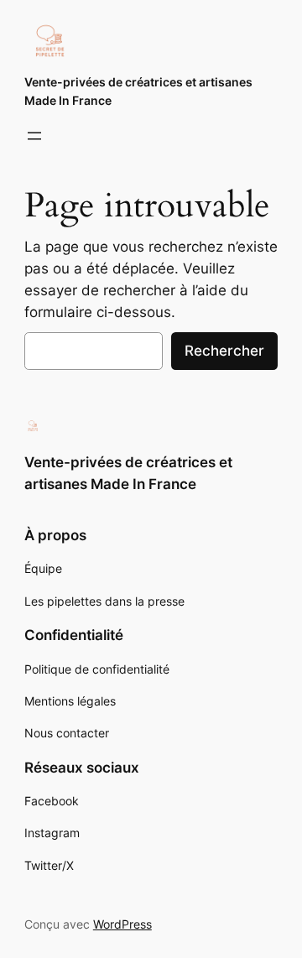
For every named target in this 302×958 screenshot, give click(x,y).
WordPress (122, 924)
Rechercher (224, 350)
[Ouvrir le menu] (34, 136)
